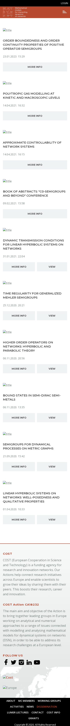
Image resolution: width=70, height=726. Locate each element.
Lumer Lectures (18, 712)
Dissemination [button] (47, 706)
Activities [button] (17, 706)
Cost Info (53, 712)
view (52, 266)
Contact (38, 712)
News (30, 706)
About (10, 700)
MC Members (26, 700)
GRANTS (33, 718)
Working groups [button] (49, 700)
